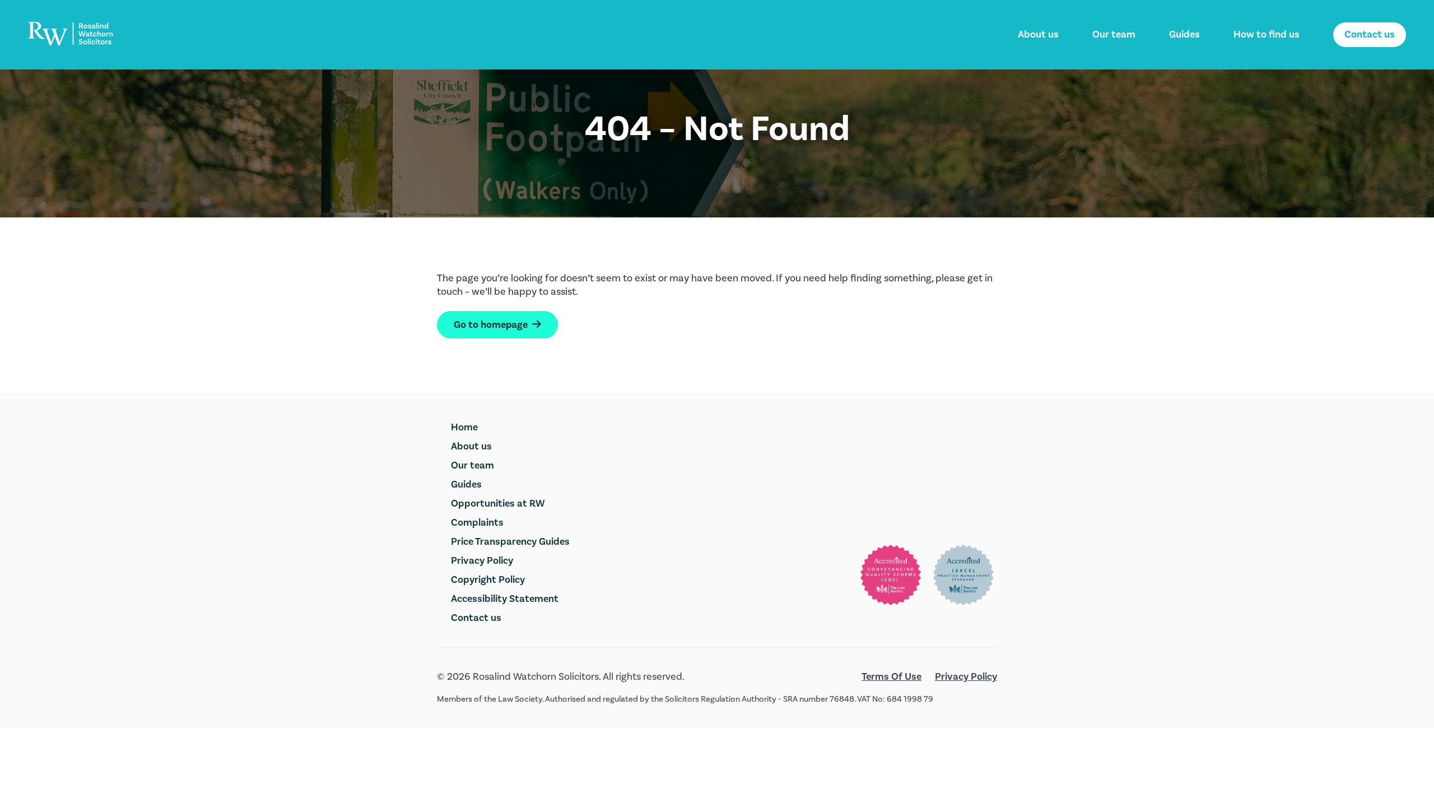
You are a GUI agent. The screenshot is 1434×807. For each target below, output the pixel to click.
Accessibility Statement (504, 598)
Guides (1184, 34)
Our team (1113, 34)
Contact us (1369, 34)
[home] (70, 33)
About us (1038, 34)
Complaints (477, 522)
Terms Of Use (891, 676)
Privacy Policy (482, 560)
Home (464, 427)
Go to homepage (497, 324)
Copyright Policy (488, 579)
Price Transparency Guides (510, 541)
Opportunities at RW (498, 503)
